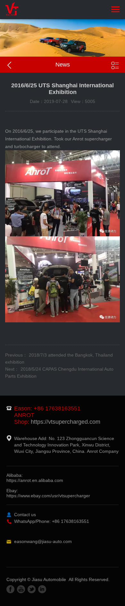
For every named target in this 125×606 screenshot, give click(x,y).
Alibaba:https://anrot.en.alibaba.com (34, 478)
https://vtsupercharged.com (65, 422)
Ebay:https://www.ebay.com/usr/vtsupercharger (48, 493)
